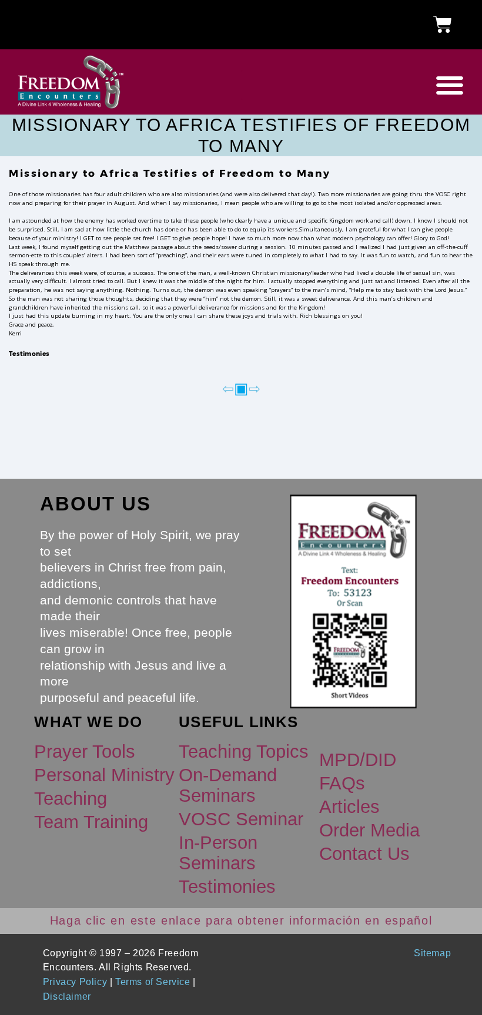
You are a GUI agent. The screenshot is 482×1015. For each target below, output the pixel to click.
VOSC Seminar (241, 819)
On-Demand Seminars (228, 785)
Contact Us (364, 853)
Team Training (91, 822)
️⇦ (228, 388)
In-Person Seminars (218, 852)
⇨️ (254, 388)
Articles (349, 806)
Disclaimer (67, 996)
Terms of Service (152, 981)
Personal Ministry (104, 775)
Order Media (369, 830)
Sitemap (432, 952)
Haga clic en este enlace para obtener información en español (241, 920)
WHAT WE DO (88, 722)
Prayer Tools (84, 751)
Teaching (70, 798)
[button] (352, 85)
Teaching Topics (244, 751)
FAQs (342, 783)
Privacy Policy (75, 981)
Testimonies (29, 354)
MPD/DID (357, 760)
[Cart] (442, 24)
